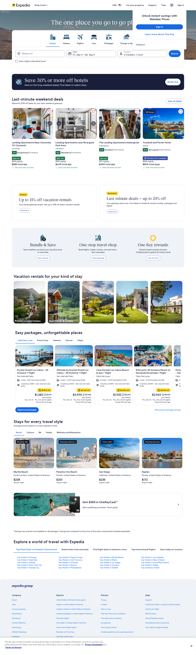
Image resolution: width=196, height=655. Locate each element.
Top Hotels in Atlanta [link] (26, 562)
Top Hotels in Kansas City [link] (28, 567)
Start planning (98, 258)
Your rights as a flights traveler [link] (156, 627)
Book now (173, 82)
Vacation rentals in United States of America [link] (73, 609)
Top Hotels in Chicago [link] (26, 557)
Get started (43, 258)
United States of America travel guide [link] (71, 600)
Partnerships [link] (17, 614)
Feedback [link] (16, 636)
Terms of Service (13, 647)
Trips (163, 5)
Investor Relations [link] (19, 623)
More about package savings (168, 410)
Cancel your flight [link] (152, 609)
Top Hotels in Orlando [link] (68, 562)
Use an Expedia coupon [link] (154, 618)
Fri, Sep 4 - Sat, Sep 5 (84, 54)
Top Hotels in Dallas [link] (149, 565)
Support (153, 5)
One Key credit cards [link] (64, 636)
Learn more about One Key (159, 34)
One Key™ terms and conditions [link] (113, 614)
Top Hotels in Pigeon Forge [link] (70, 557)
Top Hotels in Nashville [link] (27, 560)
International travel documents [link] (157, 623)
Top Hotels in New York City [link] (29, 565)
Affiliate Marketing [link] (19, 632)
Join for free (153, 258)
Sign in (180, 5)
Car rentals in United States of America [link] (71, 623)
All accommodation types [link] (66, 627)
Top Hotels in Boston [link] (67, 565)
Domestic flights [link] (62, 618)
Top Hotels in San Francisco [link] (70, 560)
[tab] (53, 38)
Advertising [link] (16, 627)
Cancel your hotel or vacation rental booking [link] (162, 604)
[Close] (191, 646)
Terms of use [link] (106, 609)
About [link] (14, 600)
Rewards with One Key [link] (65, 632)
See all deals (175, 101)
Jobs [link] (14, 604)
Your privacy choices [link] (109, 627)
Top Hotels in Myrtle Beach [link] (112, 557)
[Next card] (177, 375)
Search (174, 53)
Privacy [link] (103, 600)
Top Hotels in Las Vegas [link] (110, 562)
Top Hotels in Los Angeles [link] (152, 557)
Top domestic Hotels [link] (150, 567)
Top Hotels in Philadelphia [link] (69, 567)
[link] (159, 45)
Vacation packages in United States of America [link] (74, 614)
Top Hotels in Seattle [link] (109, 567)
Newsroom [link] (16, 618)
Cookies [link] (104, 604)
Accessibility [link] (105, 623)
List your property (135, 5)
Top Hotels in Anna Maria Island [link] (155, 562)
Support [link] (148, 600)
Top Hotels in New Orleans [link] (153, 560)
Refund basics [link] (150, 614)
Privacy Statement (94, 644)
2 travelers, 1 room (133, 54)
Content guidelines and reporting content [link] (117, 632)
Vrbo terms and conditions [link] (111, 618)
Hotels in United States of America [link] (69, 604)
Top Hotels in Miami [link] (108, 560)
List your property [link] (19, 609)
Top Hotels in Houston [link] (109, 565)
